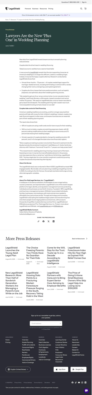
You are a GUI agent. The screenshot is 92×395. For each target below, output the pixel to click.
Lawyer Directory (61, 345)
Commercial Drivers (28, 360)
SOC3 (53, 382)
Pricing (50, 9)
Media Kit (75, 350)
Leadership (76, 345)
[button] (18, 369)
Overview (25, 340)
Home (7, 340)
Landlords (42, 357)
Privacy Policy (46, 329)
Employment (43, 354)
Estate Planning (27, 342)
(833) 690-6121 (74, 2)
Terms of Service (38, 382)
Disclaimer (47, 382)
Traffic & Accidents (28, 345)
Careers (74, 347)
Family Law (26, 355)
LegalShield (34, 72)
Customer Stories (61, 342)
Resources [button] (43, 9)
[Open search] (81, 8)
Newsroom (75, 342)
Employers (59, 352)
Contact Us (76, 352)
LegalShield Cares (78, 355)
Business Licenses (45, 345)
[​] (72, 382)
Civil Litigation (43, 347)
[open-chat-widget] (86, 390)
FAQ (56, 350)
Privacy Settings (28, 382)
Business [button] (35, 9)
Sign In (84, 2)
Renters (24, 352)
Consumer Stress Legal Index (61, 356)
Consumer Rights (28, 347)
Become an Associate (59, 361)
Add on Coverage (28, 362)
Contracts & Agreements (44, 351)
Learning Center (60, 340)
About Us (75, 340)
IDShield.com (58, 206)
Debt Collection (44, 342)
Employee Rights (27, 357)
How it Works (59, 347)
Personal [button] (28, 9)
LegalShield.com (45, 206)
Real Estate (26, 350)
